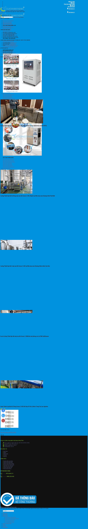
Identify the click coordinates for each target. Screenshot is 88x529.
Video (73, 3)
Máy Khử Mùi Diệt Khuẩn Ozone (12, 518)
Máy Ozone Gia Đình (6, 168)
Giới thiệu (6, 451)
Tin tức (5, 455)
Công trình (6, 453)
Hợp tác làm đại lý (7, 468)
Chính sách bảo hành (8, 462)
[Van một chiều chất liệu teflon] (9, 427)
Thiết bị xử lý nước (7, 27)
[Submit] (3, 512)
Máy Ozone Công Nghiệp (8, 20)
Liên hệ (5, 456)
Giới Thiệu (72, 1)
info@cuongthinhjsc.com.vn (12, 45)
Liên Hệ (73, 5)
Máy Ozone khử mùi (6, 93)
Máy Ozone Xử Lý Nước (8, 24)
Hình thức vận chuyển (8, 466)
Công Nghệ (72, 6)
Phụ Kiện (4, 169)
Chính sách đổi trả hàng (9, 463)
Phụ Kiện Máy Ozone (7, 25)
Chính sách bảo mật (8, 467)
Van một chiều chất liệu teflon (8, 432)
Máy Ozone (5, 516)
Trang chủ (2, 11)
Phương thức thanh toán (9, 464)
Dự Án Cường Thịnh (70, 4)
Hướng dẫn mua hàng (8, 461)
